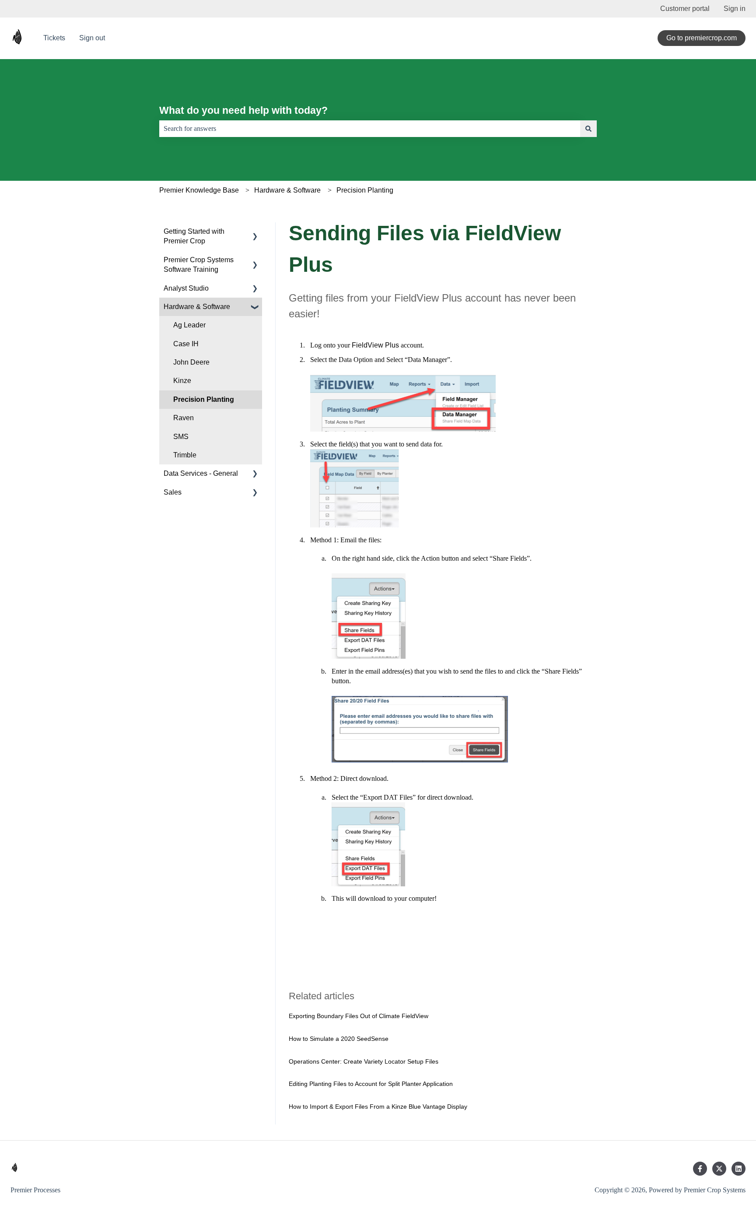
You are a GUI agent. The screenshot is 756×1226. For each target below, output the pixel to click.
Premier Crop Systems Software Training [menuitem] (199, 264)
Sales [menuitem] (173, 492)
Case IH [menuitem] (186, 344)
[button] (255, 232)
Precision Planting (364, 190)
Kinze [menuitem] (182, 380)
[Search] (588, 128)
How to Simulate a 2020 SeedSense (338, 1038)
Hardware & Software (287, 190)
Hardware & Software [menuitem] (197, 306)
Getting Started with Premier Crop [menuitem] (194, 236)
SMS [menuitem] (181, 436)
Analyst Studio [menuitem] (186, 288)
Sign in (735, 8)
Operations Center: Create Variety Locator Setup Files (363, 1061)
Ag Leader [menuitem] (189, 325)
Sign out (92, 38)
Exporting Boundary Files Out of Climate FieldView (358, 1015)
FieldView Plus (375, 345)
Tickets (54, 38)
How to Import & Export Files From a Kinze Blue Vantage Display (378, 1106)
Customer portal (685, 8)
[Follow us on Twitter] (719, 1169)
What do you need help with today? (243, 110)
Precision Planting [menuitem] (203, 399)
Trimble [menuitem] (184, 455)
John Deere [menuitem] (191, 362)
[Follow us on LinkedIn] (739, 1169)
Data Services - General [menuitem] (201, 473)
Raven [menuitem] (183, 418)
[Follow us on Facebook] (700, 1169)
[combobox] (369, 128)
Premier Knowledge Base (199, 190)
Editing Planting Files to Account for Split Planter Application (371, 1083)
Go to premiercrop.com (701, 38)
